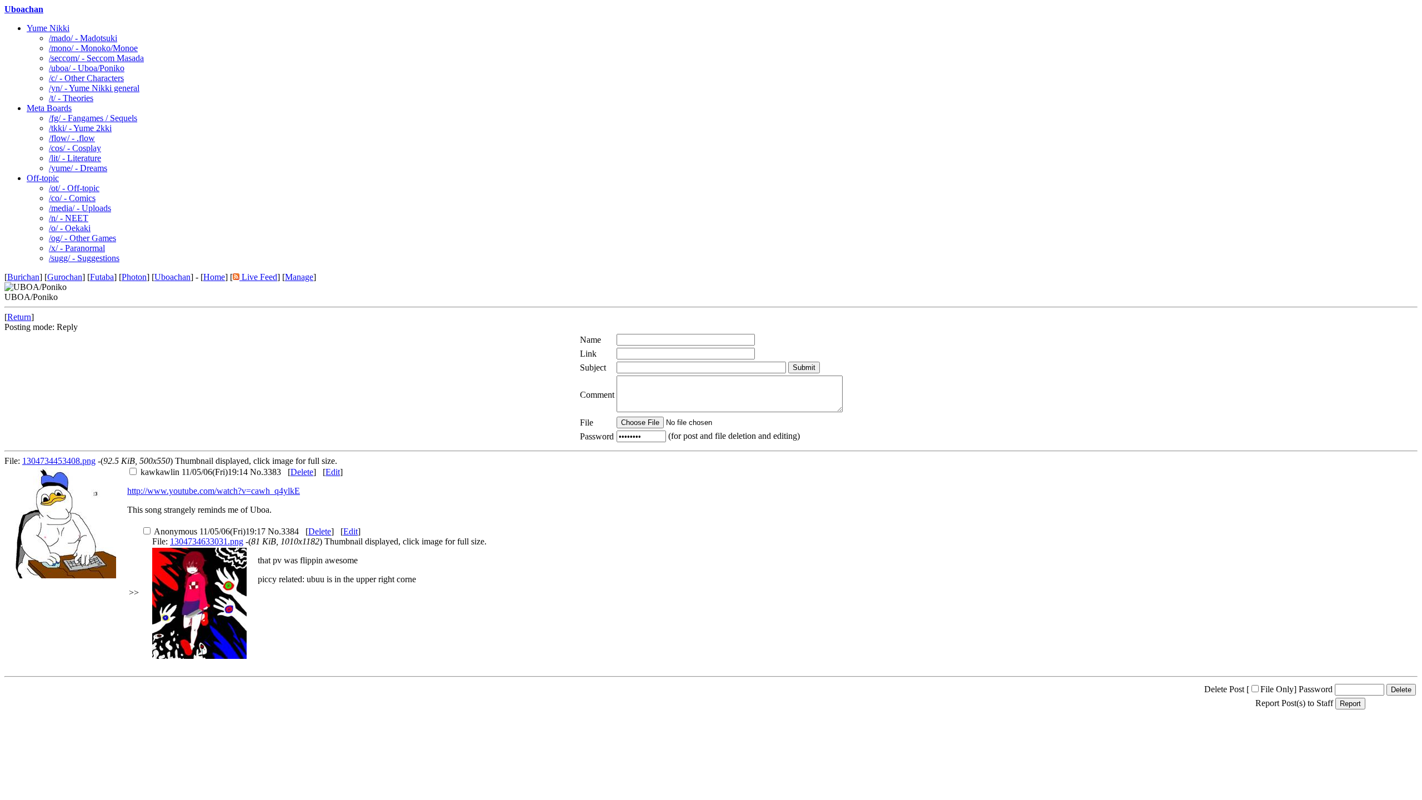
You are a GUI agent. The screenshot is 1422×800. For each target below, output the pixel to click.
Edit (333, 472)
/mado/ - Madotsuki (83, 38)
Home (214, 277)
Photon (134, 277)
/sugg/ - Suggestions (84, 258)
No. (256, 472)
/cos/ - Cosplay (75, 148)
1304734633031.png (206, 541)
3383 (272, 472)
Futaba (102, 277)
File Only (1277, 689)
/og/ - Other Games (82, 238)
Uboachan (23, 9)
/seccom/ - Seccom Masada (96, 58)
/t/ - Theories (71, 98)
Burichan (23, 277)
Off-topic (43, 178)
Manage (299, 277)
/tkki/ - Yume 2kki (80, 128)
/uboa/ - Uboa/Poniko (86, 68)
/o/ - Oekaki (70, 228)
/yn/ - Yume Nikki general (94, 88)
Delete (302, 472)
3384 (290, 531)
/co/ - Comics (72, 198)
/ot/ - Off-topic (74, 188)
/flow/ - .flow (72, 138)
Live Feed (258, 277)
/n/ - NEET (68, 218)
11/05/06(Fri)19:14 (194, 472)
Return (19, 317)
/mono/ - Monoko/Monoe (93, 48)
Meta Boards (49, 108)
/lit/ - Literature (75, 158)
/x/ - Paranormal (77, 248)
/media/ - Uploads (80, 208)
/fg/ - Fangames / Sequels (93, 118)
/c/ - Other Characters (86, 78)
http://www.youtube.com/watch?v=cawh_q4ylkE (213, 491)
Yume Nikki (48, 28)
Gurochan (64, 277)
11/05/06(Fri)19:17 (210, 531)
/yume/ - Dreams (78, 168)
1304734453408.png (59, 461)
